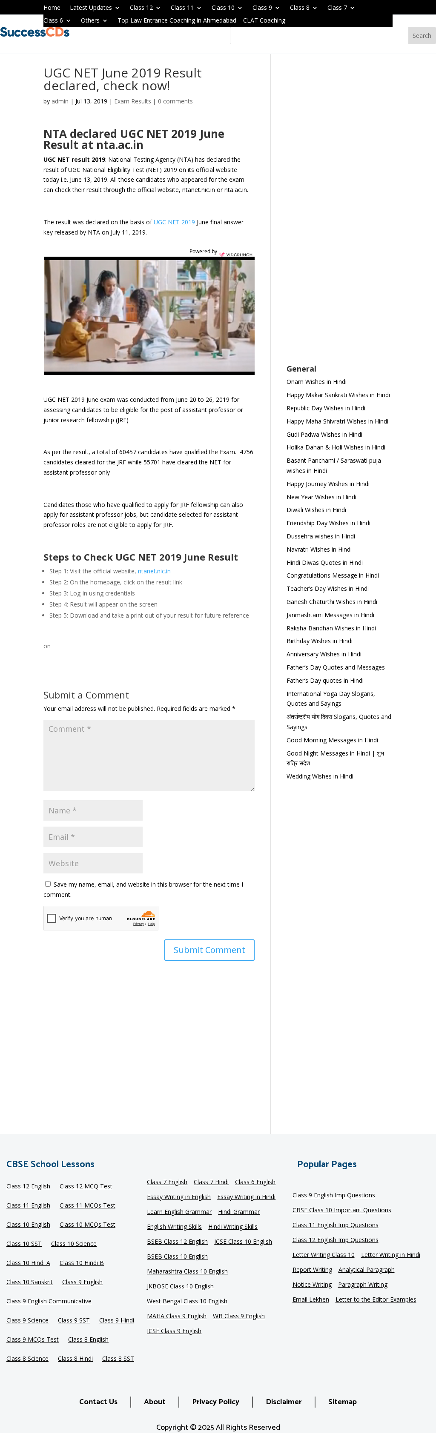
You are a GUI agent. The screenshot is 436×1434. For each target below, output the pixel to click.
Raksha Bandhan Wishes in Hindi (331, 628)
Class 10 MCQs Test (87, 1225)
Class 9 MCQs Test (32, 1340)
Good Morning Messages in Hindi (332, 740)
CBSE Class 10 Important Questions (342, 1210)
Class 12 (141, 8)
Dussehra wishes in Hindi (321, 536)
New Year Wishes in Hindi (321, 497)
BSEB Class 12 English (177, 1242)
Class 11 (182, 8)
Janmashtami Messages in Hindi (330, 615)
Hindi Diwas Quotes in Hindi (325, 562)
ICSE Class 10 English (243, 1242)
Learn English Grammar (179, 1212)
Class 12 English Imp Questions (336, 1240)
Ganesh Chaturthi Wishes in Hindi (332, 602)
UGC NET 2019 (174, 222)
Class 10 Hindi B (82, 1263)
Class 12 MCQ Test (86, 1186)
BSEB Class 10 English (177, 1257)
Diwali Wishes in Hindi (316, 510)
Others (90, 20)
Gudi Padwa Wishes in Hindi (324, 434)
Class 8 (300, 8)
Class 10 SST (24, 1244)
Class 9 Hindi (116, 1320)
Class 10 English (28, 1225)
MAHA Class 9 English (177, 1316)
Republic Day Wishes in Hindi (326, 408)
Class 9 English (82, 1282)
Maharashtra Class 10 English (187, 1271)
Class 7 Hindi (211, 1182)
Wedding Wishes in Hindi (320, 776)
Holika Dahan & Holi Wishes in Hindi (336, 447)
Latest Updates (91, 8)
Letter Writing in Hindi (390, 1255)
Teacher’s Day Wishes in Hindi (328, 588)
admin (60, 101)
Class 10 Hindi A (28, 1263)
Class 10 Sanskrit (29, 1282)
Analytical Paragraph (366, 1270)
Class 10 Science (74, 1244)
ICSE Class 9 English (174, 1331)
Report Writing (312, 1270)
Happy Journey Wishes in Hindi (328, 484)
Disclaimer (284, 1402)
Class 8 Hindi (75, 1359)
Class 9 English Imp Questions (334, 1195)
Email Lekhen (311, 1300)
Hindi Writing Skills (233, 1227)
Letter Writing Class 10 (324, 1255)
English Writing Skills (174, 1227)
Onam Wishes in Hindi (317, 382)
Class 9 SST (74, 1320)
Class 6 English (255, 1182)
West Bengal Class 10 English (187, 1301)
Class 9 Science (27, 1320)
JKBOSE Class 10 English (180, 1286)
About (155, 1402)
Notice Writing (312, 1285)
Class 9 (262, 8)
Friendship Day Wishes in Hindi (328, 523)
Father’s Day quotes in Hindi (325, 680)
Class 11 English (28, 1205)
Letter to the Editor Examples (376, 1300)
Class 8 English (88, 1340)
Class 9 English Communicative (49, 1301)
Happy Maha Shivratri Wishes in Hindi (337, 421)
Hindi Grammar (239, 1212)
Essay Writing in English (179, 1197)
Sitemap (342, 1402)
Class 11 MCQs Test (87, 1205)
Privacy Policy (215, 1402)
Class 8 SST (118, 1359)
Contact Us (98, 1402)
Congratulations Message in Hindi (333, 575)
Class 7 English (167, 1182)
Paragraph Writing (362, 1285)
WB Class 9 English (239, 1316)
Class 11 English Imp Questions (336, 1225)
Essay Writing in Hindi (246, 1197)
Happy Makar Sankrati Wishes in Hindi (338, 395)
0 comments (175, 101)
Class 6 (53, 20)
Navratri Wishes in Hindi (319, 549)
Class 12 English (28, 1186)
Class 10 (223, 8)
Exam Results (132, 101)
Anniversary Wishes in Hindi (324, 654)
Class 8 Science (27, 1359)
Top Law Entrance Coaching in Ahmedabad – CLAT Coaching (201, 20)
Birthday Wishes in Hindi (320, 641)
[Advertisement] (340, 214)
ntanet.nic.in (154, 571)
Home (51, 8)
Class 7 (337, 8)
